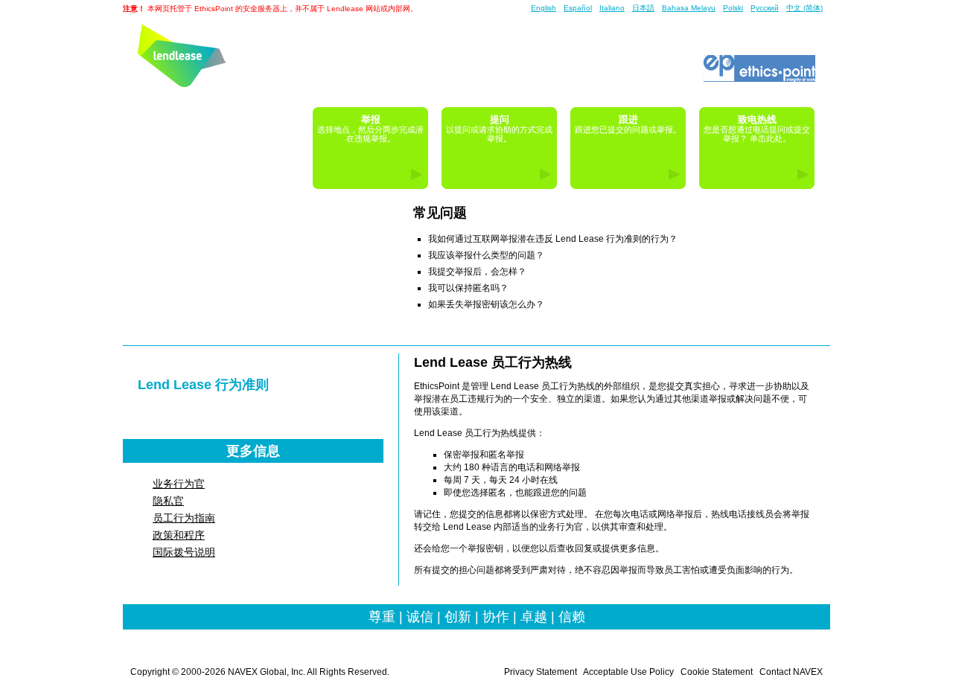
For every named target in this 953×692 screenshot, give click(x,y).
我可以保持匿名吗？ (468, 288)
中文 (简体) (804, 8)
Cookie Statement (717, 672)
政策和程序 (179, 535)
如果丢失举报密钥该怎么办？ (486, 304)
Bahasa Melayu (688, 8)
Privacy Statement (540, 672)
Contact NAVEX (791, 672)
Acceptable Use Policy (628, 672)
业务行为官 (179, 484)
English (543, 8)
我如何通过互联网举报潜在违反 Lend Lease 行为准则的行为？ (553, 239)
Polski (733, 8)
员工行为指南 (184, 518)
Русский (764, 8)
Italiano (612, 8)
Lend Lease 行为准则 (203, 384)
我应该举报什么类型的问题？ (486, 255)
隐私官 (168, 501)
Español (578, 8)
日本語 (643, 8)
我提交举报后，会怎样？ (477, 271)
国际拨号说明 (184, 552)
